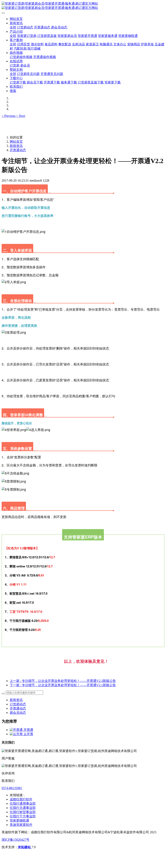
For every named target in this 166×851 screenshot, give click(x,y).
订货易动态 (18, 704)
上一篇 (63, 680)
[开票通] (16, 729)
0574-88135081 (12, 788)
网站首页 (16, 19)
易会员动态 (18, 712)
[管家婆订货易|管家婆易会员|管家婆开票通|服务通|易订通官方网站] (83, 6)
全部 (13, 27)
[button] (9, 116)
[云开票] (16, 734)
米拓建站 (25, 847)
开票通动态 (18, 150)
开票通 (28, 729)
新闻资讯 (16, 146)
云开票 (28, 734)
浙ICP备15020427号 (15, 839)
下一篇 (63, 685)
